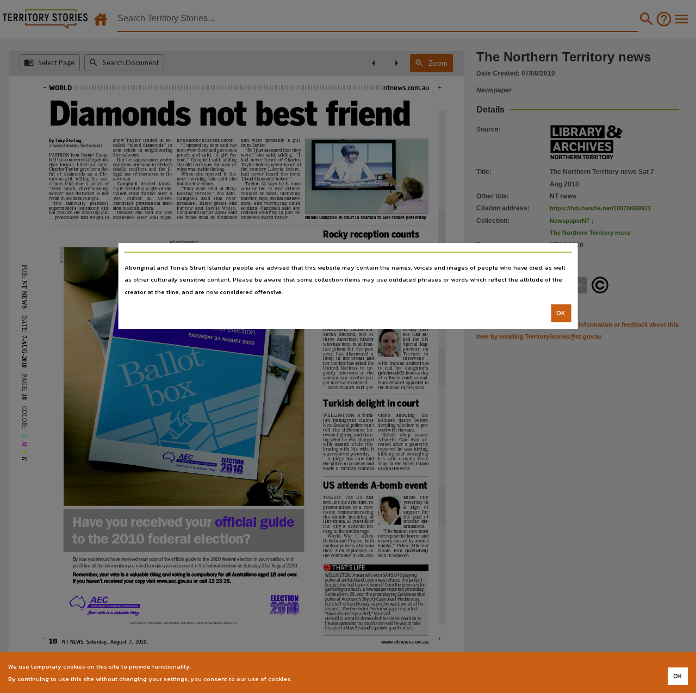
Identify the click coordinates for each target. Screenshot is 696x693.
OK (561, 313)
